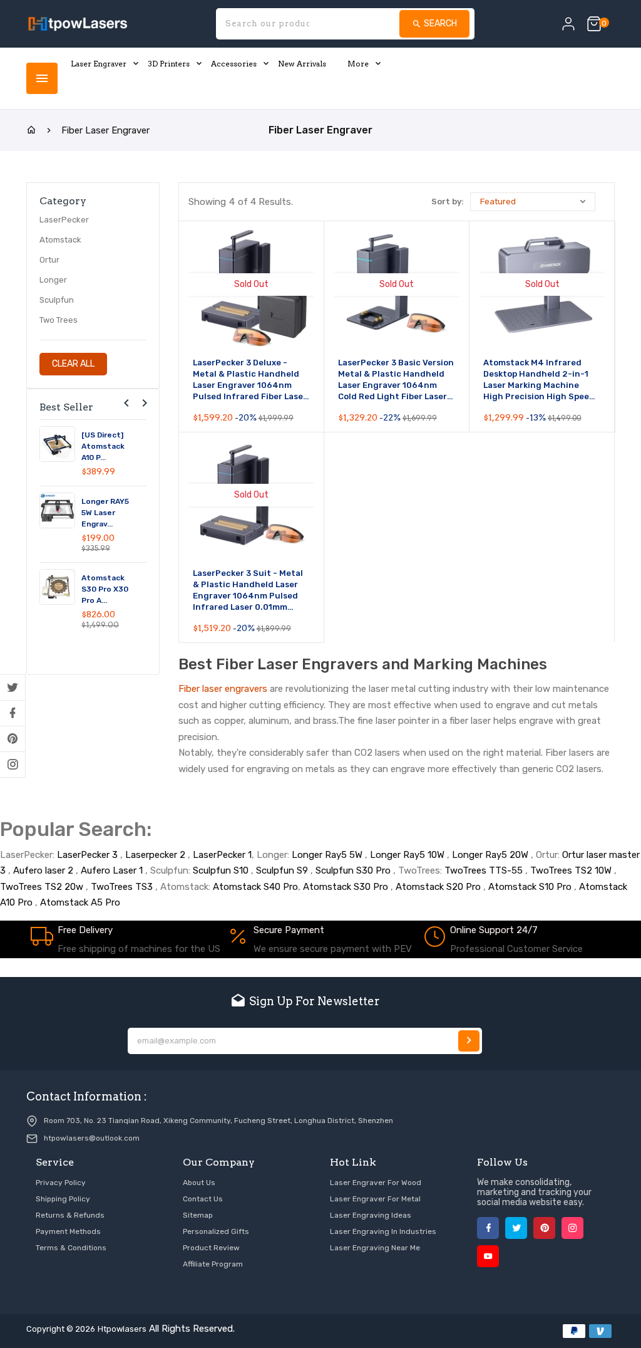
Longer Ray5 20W (490, 854)
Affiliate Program (213, 1264)
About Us (199, 1182)
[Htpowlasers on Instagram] (12, 764)
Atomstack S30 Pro (345, 886)
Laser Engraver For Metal (375, 1198)
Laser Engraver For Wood (375, 1182)
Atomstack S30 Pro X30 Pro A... (104, 589)
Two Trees (58, 320)
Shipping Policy (63, 1198)
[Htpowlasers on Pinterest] (12, 738)
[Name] (468, 1041)
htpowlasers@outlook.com (92, 1138)
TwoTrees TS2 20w (41, 886)
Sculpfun (56, 300)
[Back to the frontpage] (31, 130)
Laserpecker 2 (155, 854)
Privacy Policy (61, 1182)
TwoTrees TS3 (122, 886)
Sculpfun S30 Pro (353, 870)
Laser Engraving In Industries (383, 1231)
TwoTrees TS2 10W (571, 870)
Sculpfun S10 (221, 870)
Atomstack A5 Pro (80, 902)
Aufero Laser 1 (112, 870)
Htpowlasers (122, 1329)
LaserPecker (64, 219)
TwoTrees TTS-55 (483, 870)
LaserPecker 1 (222, 854)
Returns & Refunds (70, 1215)
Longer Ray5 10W (407, 854)
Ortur (49, 259)
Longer (53, 280)
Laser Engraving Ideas (370, 1215)
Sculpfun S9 (282, 870)
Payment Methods (68, 1231)
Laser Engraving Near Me (375, 1247)
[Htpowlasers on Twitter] (12, 687)
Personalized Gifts (216, 1231)
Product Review (211, 1247)
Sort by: (447, 201)
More (358, 63)
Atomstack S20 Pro (438, 886)
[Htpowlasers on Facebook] (12, 713)
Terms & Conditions (71, 1247)
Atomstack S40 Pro (255, 886)
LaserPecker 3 (87, 854)
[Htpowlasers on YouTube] (488, 1256)
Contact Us (203, 1198)
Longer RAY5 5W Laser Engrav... (105, 512)
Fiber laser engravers (222, 688)
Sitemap (198, 1215)
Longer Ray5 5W (327, 854)
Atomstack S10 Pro (530, 886)
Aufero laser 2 (43, 870)
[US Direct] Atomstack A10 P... (103, 446)
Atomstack (60, 239)
